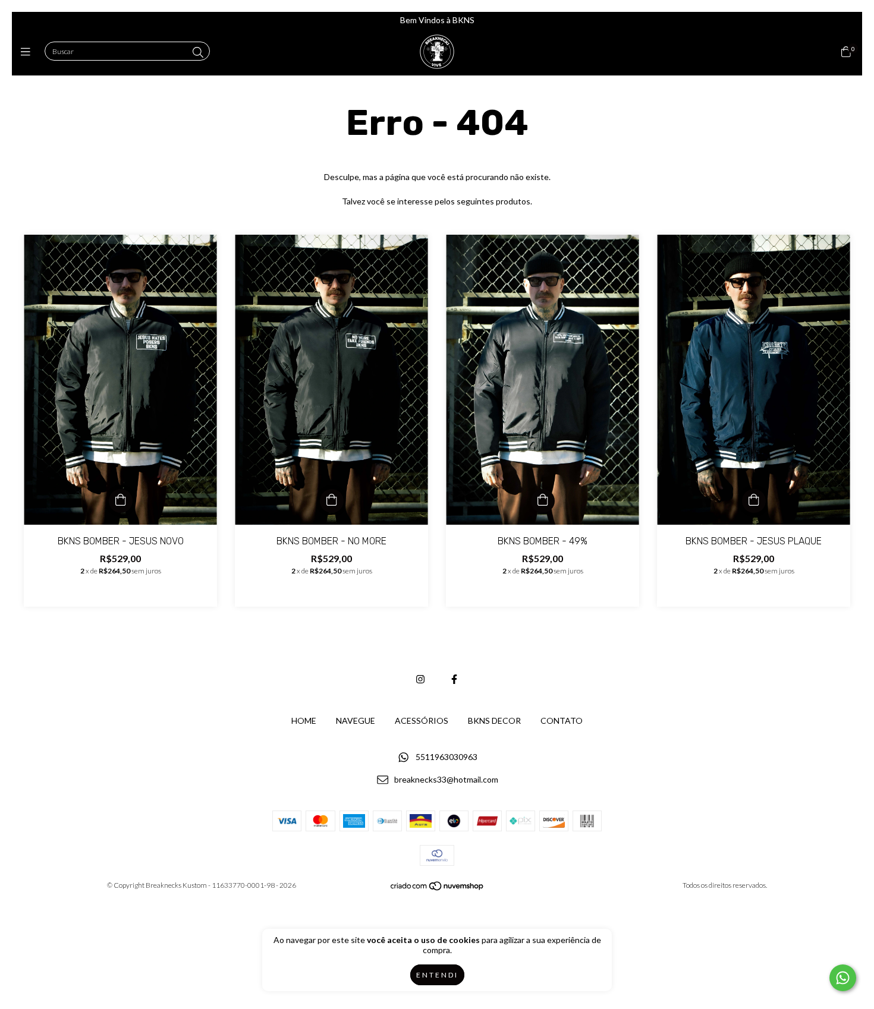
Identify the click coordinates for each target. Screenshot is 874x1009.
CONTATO (561, 720)
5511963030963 (446, 757)
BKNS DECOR (494, 720)
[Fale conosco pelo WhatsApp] (842, 977)
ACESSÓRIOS (421, 720)
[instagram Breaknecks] (420, 679)
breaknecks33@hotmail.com (446, 780)
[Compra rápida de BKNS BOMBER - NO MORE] (332, 501)
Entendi (437, 974)
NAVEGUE (355, 720)
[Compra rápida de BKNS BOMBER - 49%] (543, 501)
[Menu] (28, 51)
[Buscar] (198, 52)
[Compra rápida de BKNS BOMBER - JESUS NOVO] (121, 501)
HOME (303, 720)
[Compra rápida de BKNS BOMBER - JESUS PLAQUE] (754, 501)
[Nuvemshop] (437, 888)
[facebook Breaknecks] (454, 679)
